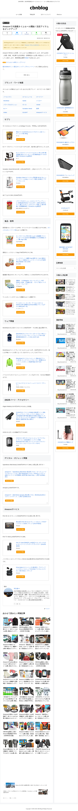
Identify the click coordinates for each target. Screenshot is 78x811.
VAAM (38, 104)
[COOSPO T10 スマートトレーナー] (65, 42)
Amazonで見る (20, 139)
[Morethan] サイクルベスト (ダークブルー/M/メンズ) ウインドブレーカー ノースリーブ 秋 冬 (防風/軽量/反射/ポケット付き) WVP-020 (31, 335)
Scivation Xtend (27, 108)
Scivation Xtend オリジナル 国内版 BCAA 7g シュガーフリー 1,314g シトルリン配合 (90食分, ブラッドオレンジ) (31, 179)
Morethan (6, 100)
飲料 (37, 108)
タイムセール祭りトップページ (15, 62)
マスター (17, 588)
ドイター (39, 100)
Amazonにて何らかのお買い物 (31, 45)
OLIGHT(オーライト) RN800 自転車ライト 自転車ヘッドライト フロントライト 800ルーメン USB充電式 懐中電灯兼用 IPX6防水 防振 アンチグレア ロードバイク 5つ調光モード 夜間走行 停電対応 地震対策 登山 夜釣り (31, 416)
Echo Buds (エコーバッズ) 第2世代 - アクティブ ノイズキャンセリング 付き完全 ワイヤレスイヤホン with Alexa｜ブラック (31, 569)
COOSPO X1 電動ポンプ (65, 442)
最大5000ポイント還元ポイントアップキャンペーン (19, 66)
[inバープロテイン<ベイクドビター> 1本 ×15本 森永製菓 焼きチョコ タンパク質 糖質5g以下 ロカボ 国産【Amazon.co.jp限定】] (9, 156)
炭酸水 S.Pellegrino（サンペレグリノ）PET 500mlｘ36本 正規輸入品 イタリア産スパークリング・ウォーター (31, 282)
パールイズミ (7, 97)
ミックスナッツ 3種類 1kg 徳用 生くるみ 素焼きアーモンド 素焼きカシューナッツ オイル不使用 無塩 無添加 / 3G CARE (31, 260)
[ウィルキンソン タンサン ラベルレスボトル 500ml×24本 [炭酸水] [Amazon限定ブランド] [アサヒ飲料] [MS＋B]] (9, 305)
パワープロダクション (10, 104)
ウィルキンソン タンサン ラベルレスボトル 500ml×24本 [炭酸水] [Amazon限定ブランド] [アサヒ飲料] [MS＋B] (30, 304)
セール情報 (6, 22)
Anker (5, 112)
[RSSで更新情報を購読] (20, 604)
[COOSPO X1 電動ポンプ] (65, 431)
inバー (5, 108)
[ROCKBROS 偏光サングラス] (65, 131)
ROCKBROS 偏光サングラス (65, 142)
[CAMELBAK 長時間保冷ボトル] (65, 87)
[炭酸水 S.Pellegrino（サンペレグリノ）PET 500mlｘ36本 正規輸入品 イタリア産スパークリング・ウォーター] (9, 284)
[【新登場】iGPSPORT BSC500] (65, 233)
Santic (24, 100)
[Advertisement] (27, 768)
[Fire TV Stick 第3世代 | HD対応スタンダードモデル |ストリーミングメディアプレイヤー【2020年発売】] (9, 546)
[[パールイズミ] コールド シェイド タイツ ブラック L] (9, 387)
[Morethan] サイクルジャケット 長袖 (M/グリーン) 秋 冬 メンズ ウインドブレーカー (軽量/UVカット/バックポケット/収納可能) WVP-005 (31, 360)
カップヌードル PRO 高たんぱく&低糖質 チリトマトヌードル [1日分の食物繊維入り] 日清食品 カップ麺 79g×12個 (31, 237)
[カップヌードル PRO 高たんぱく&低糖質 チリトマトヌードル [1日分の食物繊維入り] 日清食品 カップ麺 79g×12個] (9, 240)
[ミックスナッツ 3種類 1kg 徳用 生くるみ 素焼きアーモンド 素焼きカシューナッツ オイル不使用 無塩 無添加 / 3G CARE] (9, 262)
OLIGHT (25, 112)
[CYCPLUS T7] (65, 197)
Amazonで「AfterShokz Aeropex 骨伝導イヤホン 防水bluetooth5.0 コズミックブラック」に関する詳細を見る (25, 495)
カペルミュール (27, 97)
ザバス (24, 104)
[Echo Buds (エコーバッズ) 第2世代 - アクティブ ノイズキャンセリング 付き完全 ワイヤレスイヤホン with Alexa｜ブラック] (9, 571)
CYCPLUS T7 (65, 208)
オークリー (39, 97)
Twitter (27, 58)
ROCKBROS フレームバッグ (65, 175)
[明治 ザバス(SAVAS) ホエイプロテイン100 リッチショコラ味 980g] (9, 135)
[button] (46, 33)
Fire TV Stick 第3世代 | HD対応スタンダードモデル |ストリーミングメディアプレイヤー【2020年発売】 (31, 544)
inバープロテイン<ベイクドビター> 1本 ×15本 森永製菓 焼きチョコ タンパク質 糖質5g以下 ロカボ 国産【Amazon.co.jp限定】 (31, 154)
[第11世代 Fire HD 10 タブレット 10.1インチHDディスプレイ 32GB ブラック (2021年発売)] (9, 525)
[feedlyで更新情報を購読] (17, 604)
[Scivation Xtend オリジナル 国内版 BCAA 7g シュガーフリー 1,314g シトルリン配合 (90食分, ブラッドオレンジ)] (9, 183)
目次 (25, 75)
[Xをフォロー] (15, 604)
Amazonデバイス (41, 112)
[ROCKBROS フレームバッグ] (65, 164)
